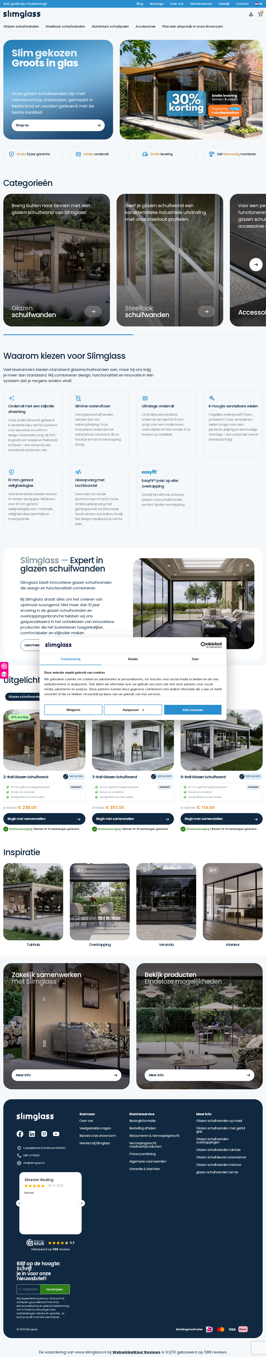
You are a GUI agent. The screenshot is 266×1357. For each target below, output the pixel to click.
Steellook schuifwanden (65, 26)
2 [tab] (198, 334)
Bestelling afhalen (142, 1128)
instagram (44, 1134)
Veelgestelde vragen (95, 1128)
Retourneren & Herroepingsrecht (154, 1135)
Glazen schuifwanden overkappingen (212, 1140)
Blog (140, 4)
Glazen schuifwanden (21, 26)
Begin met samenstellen (26, 818)
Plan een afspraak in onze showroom (192, 26)
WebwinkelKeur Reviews (136, 1352)
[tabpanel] (56, 260)
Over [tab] (195, 659)
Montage (156, 4)
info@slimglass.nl (33, 1163)
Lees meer (33, 645)
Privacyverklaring (142, 1154)
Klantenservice (201, 4)
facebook (20, 1134)
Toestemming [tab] (70, 659)
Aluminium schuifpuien (110, 26)
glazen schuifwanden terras (217, 1172)
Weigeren (73, 709)
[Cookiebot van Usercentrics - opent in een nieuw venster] (204, 645)
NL (261, 4)
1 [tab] (68, 334)
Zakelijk (224, 4)
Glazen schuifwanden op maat (219, 1120)
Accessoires (145, 26)
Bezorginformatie (142, 1120)
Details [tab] (133, 659)
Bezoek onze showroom (97, 1135)
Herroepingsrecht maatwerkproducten (145, 1145)
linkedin (32, 1134)
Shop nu (22, 125)
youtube (56, 1134)
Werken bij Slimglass (94, 1143)
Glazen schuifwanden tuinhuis (218, 1150)
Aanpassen (131, 709)
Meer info (23, 1075)
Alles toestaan (192, 709)
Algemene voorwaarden (147, 1161)
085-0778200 (31, 1155)
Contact (242, 4)
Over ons (176, 4)
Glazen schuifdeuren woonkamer (221, 1157)
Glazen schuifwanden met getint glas (220, 1130)
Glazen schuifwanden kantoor (218, 1164)
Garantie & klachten (144, 1169)
